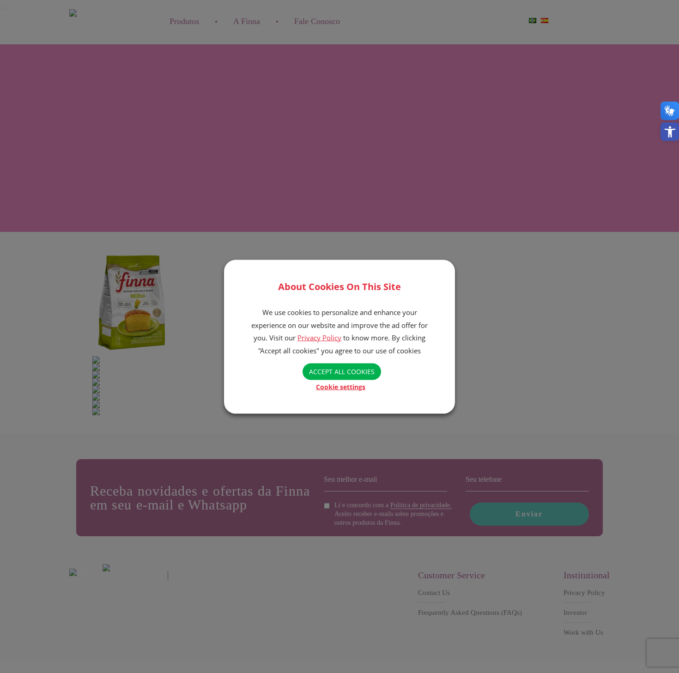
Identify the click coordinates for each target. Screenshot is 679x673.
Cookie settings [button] (340, 386)
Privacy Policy (319, 337)
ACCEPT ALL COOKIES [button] (342, 371)
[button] (670, 131)
